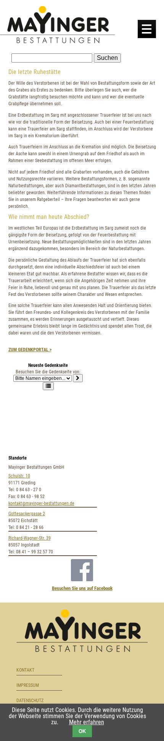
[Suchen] (78, 378)
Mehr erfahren (86, 722)
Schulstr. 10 (19, 476)
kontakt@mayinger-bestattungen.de (41, 503)
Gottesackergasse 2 (26, 513)
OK (82, 731)
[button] (48, 386)
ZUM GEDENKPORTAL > (29, 349)
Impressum (27, 685)
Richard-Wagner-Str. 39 (29, 538)
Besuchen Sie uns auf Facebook (82, 588)
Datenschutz (29, 700)
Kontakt (25, 670)
